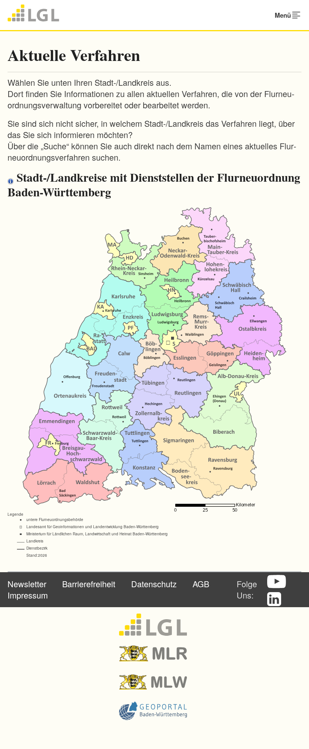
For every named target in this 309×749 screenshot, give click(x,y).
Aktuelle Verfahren (74, 55)
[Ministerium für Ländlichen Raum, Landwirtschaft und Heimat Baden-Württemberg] (154, 653)
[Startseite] (33, 13)
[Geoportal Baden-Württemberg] (154, 710)
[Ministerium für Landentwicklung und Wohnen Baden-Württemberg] (154, 682)
